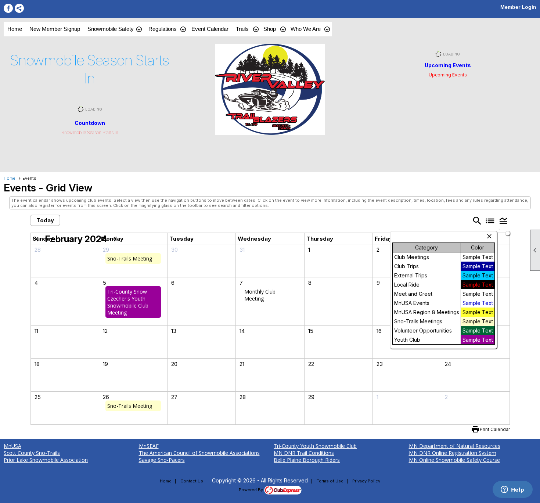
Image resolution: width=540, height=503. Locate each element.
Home (14, 29)
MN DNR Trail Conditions (304, 452)
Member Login (518, 7)
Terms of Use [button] (330, 481)
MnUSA (12, 445)
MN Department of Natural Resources (454, 445)
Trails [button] (242, 29)
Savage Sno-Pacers (162, 459)
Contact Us (191, 481)
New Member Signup (54, 29)
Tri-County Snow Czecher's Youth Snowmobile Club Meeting (127, 302)
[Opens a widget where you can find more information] (512, 490)
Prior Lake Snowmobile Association (46, 459)
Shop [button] (269, 29)
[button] (503, 220)
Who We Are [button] (306, 29)
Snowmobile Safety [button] (110, 29)
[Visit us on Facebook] (8, 8)
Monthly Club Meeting (260, 295)
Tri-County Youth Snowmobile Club (315, 445)
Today (45, 220)
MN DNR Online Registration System (452, 452)
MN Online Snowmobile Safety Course (454, 459)
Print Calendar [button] (495, 429)
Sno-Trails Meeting (129, 258)
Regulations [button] (162, 29)
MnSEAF (149, 445)
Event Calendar (209, 29)
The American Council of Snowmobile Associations (199, 452)
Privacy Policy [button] (366, 481)
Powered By (251, 489)
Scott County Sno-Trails (32, 452)
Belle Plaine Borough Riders (307, 459)
